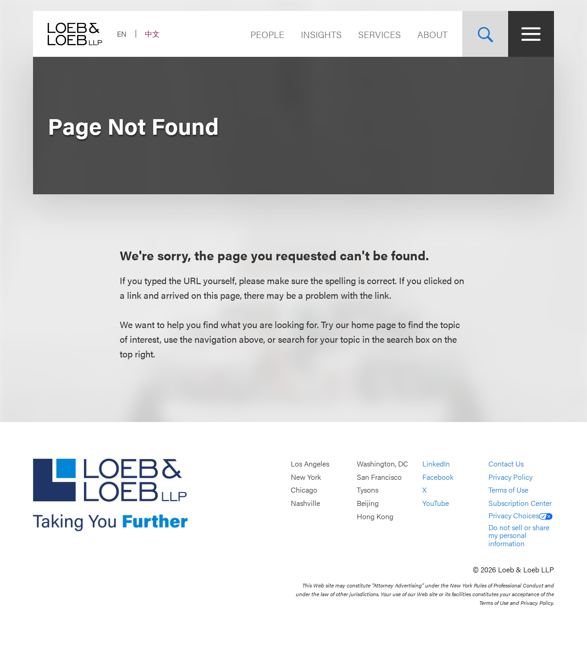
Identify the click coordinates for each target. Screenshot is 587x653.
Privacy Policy (510, 477)
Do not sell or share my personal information (518, 535)
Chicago (304, 490)
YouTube (435, 503)
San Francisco (379, 477)
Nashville (305, 503)
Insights (321, 34)
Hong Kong (375, 516)
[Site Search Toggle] (485, 34)
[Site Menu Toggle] (531, 34)
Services (379, 34)
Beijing (368, 503)
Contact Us (506, 464)
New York (306, 477)
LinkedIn (436, 464)
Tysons (367, 490)
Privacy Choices (513, 515)
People (267, 34)
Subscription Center (520, 503)
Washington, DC (382, 464)
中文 (152, 33)
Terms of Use (508, 490)
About (432, 34)
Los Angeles (310, 464)
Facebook (438, 477)
